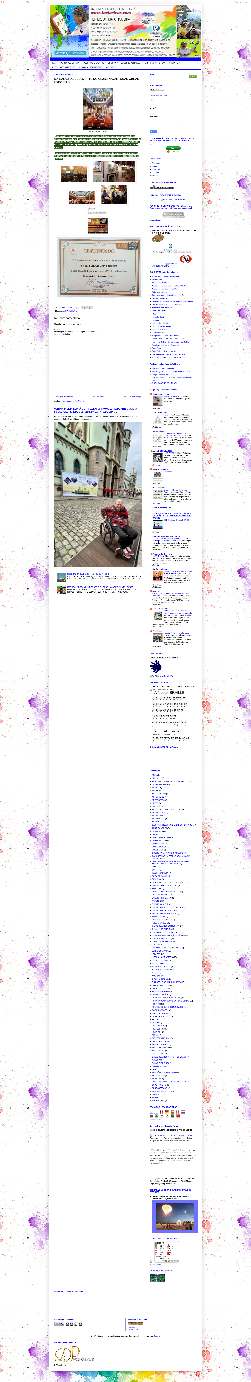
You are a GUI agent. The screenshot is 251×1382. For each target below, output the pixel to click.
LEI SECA (156, 954)
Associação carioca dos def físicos (166, 289)
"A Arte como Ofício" (161, 394)
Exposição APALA (159, 917)
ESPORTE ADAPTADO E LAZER (165, 892)
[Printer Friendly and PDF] (193, 77)
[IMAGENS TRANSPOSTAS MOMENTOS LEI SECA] (175, 1232)
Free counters (155, 1264)
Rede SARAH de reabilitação (164, 351)
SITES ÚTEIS (174, 63)
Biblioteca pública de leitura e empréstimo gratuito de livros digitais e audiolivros (178, 613)
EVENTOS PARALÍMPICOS (163, 910)
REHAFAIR (156, 1032)
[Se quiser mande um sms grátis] (162, 189)
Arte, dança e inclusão (161, 283)
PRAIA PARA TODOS (160, 1016)
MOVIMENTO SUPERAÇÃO (163, 970)
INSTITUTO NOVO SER (162, 941)
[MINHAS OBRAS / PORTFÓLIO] (158, 242)
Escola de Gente (159, 311)
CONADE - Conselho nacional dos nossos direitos (172, 301)
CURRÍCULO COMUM (69, 63)
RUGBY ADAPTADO (160, 1041)
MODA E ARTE (158, 963)
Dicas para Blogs (160, 488)
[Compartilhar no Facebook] (89, 307)
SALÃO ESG (157, 1060)
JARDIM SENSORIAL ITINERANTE (166, 948)
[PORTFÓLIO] (172, 253)
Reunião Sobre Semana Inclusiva (177, 633)
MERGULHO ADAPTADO (162, 957)
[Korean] (168, 1117)
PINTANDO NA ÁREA (161, 995)
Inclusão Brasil (158, 317)
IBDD (154, 314)
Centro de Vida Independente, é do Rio (168, 295)
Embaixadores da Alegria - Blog (166, 536)
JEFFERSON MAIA (160, 951)
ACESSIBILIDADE (159, 784)
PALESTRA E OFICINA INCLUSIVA (166, 982)
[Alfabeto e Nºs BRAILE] (169, 740)
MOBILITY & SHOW (160, 960)
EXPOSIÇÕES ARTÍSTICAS (63, 67)
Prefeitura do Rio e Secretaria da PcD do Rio (170, 342)
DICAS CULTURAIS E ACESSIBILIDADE (168, 882)
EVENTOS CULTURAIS (161, 904)
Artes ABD (156, 806)
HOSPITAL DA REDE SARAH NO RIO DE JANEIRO (88, 574)
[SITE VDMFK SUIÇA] (186, 264)
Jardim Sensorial (159, 333)
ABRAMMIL (157, 778)
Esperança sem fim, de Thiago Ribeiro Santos (171, 371)
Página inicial (98, 397)
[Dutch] (183, 1113)
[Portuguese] (157, 1117)
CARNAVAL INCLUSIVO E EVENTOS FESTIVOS (172, 825)
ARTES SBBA (157, 816)
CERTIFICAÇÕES (159, 828)
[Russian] (152, 1117)
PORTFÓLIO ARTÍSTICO (154, 63)
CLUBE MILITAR (159, 840)
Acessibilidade (159, 431)
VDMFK (155, 1097)
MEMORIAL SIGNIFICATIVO (90, 67)
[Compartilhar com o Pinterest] (92, 307)
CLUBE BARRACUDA (161, 837)
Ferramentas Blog (156, 1119)
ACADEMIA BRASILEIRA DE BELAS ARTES (170, 781)
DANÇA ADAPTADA (160, 873)
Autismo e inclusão (160, 292)
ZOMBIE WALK (158, 1100)
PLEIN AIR (156, 1004)
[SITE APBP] (172, 264)
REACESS (156, 1023)
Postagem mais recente (65, 397)
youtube (155, 172)
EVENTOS (156, 901)
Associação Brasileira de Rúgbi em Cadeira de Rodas (174, 286)
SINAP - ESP (157, 1079)
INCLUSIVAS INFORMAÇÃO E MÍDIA (167, 935)
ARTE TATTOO (158, 800)
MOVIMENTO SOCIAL (161, 966)
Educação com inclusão (162, 307)
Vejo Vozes (157, 631)
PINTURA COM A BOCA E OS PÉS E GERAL (170, 1001)
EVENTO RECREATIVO (162, 898)
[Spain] (173, 1113)
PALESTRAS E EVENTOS (93, 63)
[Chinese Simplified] (178, 1117)
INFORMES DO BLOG (161, 938)
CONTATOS (111, 67)
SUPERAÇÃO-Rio (159, 1085)
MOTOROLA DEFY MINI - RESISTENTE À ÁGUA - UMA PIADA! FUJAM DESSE (100, 587)
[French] (162, 1113)
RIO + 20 (155, 1035)
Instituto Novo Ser (159, 329)
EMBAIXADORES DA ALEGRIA (165, 885)
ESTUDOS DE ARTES (161, 895)
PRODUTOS (157, 1019)
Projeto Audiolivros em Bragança (165, 345)
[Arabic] (173, 1117)
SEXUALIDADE (158, 1076)
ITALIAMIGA (157, 945)
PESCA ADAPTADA (160, 991)
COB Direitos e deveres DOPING (176, 520)
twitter (154, 166)
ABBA (154, 775)
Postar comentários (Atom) (72, 401)
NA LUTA (155, 973)
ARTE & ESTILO (159, 794)
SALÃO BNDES (158, 1051)
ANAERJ (155, 788)
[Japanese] (162, 1117)
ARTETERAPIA (158, 819)
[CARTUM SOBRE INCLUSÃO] (172, 1136)
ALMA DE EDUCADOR (162, 451)
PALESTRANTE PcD (160, 985)
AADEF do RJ (157, 279)
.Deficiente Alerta (160, 413)
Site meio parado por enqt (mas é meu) (168, 354)
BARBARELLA (158, 556)
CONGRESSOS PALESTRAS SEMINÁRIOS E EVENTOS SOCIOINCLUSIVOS (171, 862)
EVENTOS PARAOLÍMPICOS (164, 913)
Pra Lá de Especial (160, 1013)
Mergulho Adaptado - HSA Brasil (165, 336)
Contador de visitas (133, 1329)
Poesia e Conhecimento (163, 554)
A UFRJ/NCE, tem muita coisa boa (166, 276)
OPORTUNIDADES (160, 979)
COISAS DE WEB (159, 847)
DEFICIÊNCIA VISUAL (161, 876)
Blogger (157, 1336)
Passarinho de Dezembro (173, 396)
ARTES (155, 803)
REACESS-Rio (158, 1026)
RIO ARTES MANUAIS (161, 1038)
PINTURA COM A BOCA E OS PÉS (166, 998)
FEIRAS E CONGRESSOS (163, 920)
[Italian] (178, 1113)
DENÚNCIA (156, 879)
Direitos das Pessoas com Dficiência (167, 304)
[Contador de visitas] (135, 1324)
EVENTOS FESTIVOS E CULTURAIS (167, 907)
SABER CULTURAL (160, 1044)
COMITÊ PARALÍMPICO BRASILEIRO (167, 853)
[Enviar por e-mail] (82, 307)
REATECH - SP (158, 1029)
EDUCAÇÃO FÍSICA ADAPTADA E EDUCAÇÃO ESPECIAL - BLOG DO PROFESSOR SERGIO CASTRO (172, 516)
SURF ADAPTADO (159, 1088)
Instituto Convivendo (160, 323)
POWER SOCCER (159, 1010)
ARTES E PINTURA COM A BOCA (166, 809)
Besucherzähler (132, 1327)
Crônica (155, 867)
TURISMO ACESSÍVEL (161, 1091)
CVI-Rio (155, 870)
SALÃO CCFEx (158, 1054)
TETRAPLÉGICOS (160, 609)
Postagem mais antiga (132, 397)
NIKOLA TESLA (170, 453)
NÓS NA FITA (157, 976)
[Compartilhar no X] (87, 307)
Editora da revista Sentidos (163, 368)
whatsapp (156, 175)
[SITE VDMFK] (160, 266)
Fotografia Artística (160, 923)
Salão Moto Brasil (159, 1066)
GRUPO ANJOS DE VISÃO (163, 932)
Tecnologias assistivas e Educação (166, 357)
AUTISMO (156, 822)
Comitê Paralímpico (160, 298)
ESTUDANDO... (170, 471)
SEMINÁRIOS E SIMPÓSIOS (164, 1072)
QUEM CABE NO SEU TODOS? (165, 383)
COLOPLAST (157, 850)
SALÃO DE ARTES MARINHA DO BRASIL (169, 1057)
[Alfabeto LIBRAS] (161, 676)
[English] (154, 1113)
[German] (167, 1113)
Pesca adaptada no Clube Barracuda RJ (168, 339)
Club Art (155, 834)
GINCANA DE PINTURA (162, 929)
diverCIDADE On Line (161, 508)
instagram (156, 169)
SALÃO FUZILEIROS (160, 1063)
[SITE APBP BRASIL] (158, 264)
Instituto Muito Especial (161, 326)
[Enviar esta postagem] (77, 307)
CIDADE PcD (157, 831)
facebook (156, 163)
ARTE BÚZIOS (158, 797)
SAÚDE (155, 1069)
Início (54, 63)
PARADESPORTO (159, 988)
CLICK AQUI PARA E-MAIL (174, 199)
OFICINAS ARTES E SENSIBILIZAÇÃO (124, 63)
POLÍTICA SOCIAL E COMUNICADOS (167, 1007)
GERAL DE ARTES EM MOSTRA (165, 926)
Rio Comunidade (159, 569)
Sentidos (156, 591)
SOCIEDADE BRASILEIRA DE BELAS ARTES (170, 1082)
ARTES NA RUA (158, 812)
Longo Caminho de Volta (162, 375)
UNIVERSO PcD (158, 1094)
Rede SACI (156, 348)
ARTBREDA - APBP (160, 469)
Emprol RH (156, 889)
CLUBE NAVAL (71, 311)
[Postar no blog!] (84, 307)
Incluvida (155, 320)
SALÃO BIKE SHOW (160, 1047)
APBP (154, 791)
